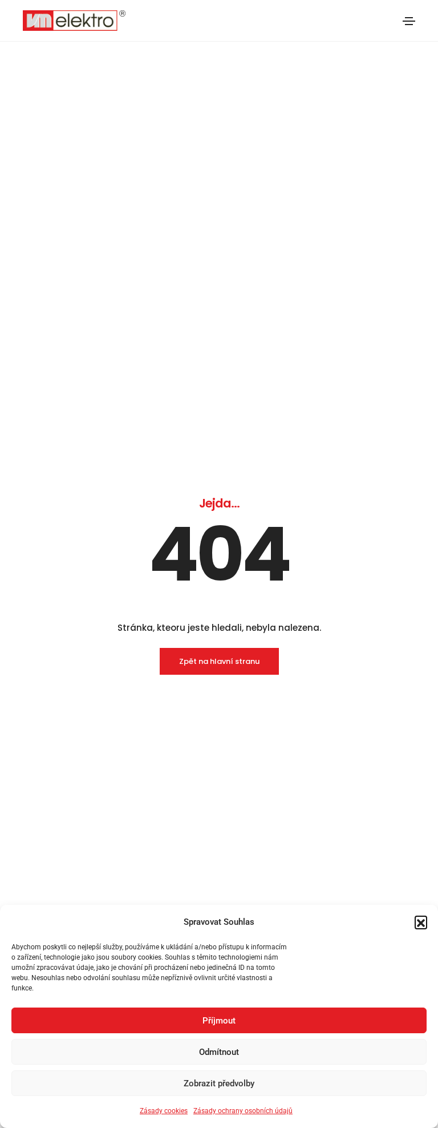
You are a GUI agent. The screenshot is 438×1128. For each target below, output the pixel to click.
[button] (421, 922)
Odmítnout (219, 1052)
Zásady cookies (164, 1111)
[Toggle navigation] (409, 21)
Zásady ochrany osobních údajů (243, 1111)
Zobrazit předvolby (219, 1083)
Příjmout (219, 1021)
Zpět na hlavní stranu (219, 661)
